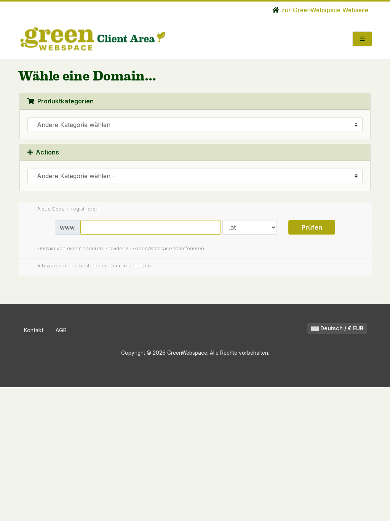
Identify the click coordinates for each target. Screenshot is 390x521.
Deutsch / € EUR (341, 328)
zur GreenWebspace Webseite (323, 10)
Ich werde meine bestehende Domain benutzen (94, 265)
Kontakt (33, 330)
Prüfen (312, 227)
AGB (61, 330)
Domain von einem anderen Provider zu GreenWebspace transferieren (121, 248)
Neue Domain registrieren (68, 209)
